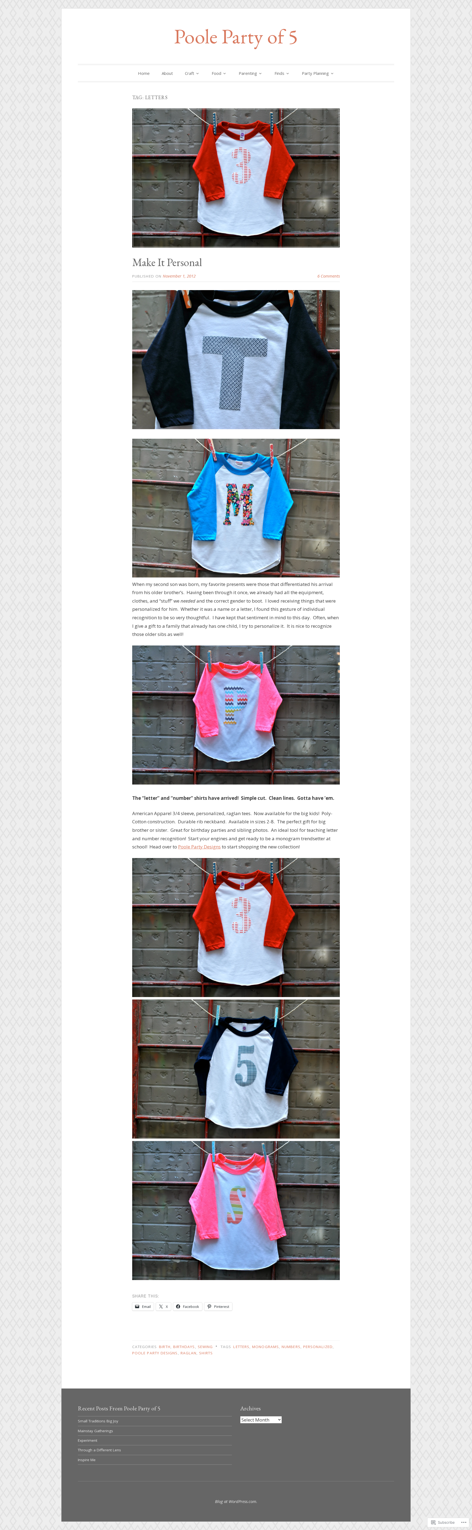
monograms (265, 1346)
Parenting (248, 73)
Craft (189, 73)
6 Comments (328, 276)
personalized (318, 1346)
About (167, 73)
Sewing (205, 1346)
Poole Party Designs (199, 847)
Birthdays (184, 1346)
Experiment (87, 1440)
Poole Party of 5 (236, 36)
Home (144, 73)
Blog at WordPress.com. (236, 1501)
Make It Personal (167, 262)
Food (216, 73)
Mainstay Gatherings (95, 1430)
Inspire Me (87, 1459)
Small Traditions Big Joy (98, 1421)
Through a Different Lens (99, 1450)
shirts (206, 1353)
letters (241, 1346)
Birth (164, 1346)
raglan (188, 1353)
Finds (279, 73)
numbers (291, 1346)
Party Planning (315, 73)
